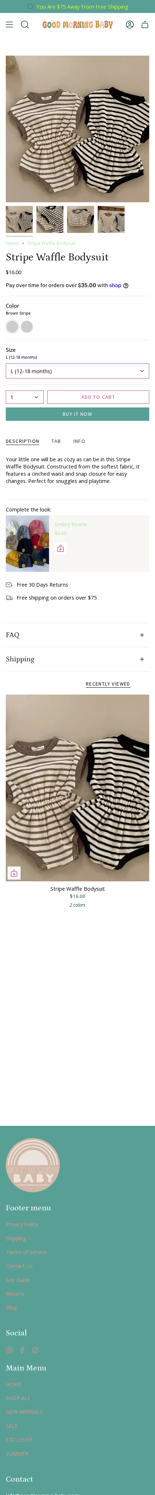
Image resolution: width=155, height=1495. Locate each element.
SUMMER (17, 1453)
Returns (15, 1293)
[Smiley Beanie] (27, 543)
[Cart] (144, 24)
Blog (11, 1307)
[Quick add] (14, 873)
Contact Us (19, 1265)
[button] (24, 24)
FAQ (12, 635)
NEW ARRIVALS (24, 1411)
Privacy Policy (22, 1224)
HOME (14, 1384)
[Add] (60, 548)
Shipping (20, 659)
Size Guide (18, 1279)
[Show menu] (9, 24)
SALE (12, 1425)
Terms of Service (26, 1252)
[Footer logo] (33, 1165)
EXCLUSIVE (19, 1439)
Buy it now (77, 414)
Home (12, 243)
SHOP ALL (18, 1397)
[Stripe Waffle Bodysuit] (77, 788)
